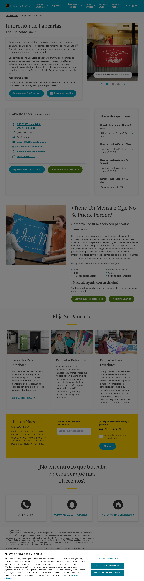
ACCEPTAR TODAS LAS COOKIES (107, 573)
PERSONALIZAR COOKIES (107, 558)
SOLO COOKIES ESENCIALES (107, 565)
